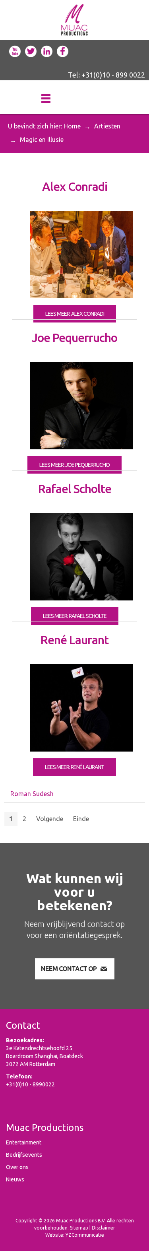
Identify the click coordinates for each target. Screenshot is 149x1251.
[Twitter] (31, 50)
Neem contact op (69, 968)
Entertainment (23, 1142)
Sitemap (79, 1227)
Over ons (17, 1167)
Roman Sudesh (32, 793)
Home (72, 126)
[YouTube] (15, 50)
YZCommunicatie (85, 1234)
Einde (81, 818)
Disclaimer (103, 1227)
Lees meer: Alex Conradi (74, 314)
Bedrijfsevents (24, 1155)
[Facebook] (63, 50)
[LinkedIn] (47, 50)
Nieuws (15, 1179)
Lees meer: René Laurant (74, 767)
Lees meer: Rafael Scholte (74, 616)
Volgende (49, 818)
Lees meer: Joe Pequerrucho (74, 465)
